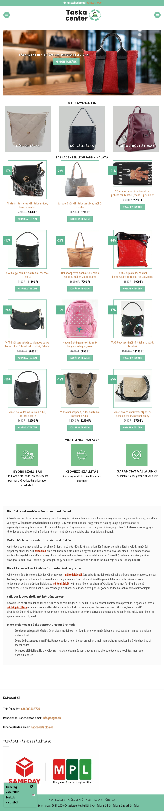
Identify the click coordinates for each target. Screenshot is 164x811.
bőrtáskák (40, 551)
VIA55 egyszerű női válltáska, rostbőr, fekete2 (132, 344)
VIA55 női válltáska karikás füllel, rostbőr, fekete (27, 414)
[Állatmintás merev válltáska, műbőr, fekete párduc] (27, 179)
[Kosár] (157, 15)
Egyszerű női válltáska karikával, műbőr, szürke (80, 205)
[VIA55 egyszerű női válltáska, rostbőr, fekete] (27, 249)
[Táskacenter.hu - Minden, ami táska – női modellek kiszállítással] (82, 15)
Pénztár (110, 799)
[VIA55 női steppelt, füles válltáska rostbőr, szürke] (80, 388)
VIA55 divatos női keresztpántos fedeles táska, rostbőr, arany (133, 414)
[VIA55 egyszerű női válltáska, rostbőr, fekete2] (132, 318)
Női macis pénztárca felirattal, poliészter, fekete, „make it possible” (132, 193)
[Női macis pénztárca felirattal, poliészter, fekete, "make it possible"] (132, 173)
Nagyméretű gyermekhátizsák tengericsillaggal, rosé (80, 344)
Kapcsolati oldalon (42, 727)
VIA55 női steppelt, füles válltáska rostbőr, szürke (80, 414)
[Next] (154, 131)
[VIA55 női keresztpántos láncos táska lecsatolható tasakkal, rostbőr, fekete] (27, 318)
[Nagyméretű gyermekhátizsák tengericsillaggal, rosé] (80, 318)
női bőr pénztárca (17, 607)
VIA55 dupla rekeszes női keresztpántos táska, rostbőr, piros (132, 275)
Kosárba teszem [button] (27, 219)
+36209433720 (94, 2)
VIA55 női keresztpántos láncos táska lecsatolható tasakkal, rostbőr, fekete (27, 344)
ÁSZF (89, 799)
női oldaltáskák (73, 574)
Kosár (98, 799)
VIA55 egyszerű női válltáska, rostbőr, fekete (27, 275)
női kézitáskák (61, 583)
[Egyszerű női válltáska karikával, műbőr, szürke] (80, 179)
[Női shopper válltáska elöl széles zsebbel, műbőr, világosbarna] (80, 249)
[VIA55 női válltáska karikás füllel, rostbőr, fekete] (27, 388)
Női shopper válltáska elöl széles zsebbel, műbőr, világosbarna (80, 275)
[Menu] (6, 15)
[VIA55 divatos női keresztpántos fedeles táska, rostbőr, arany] (132, 388)
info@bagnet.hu (52, 718)
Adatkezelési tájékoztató (66, 799)
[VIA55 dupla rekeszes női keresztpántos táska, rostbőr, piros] (132, 249)
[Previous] (9, 131)
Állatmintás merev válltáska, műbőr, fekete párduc (27, 205)
